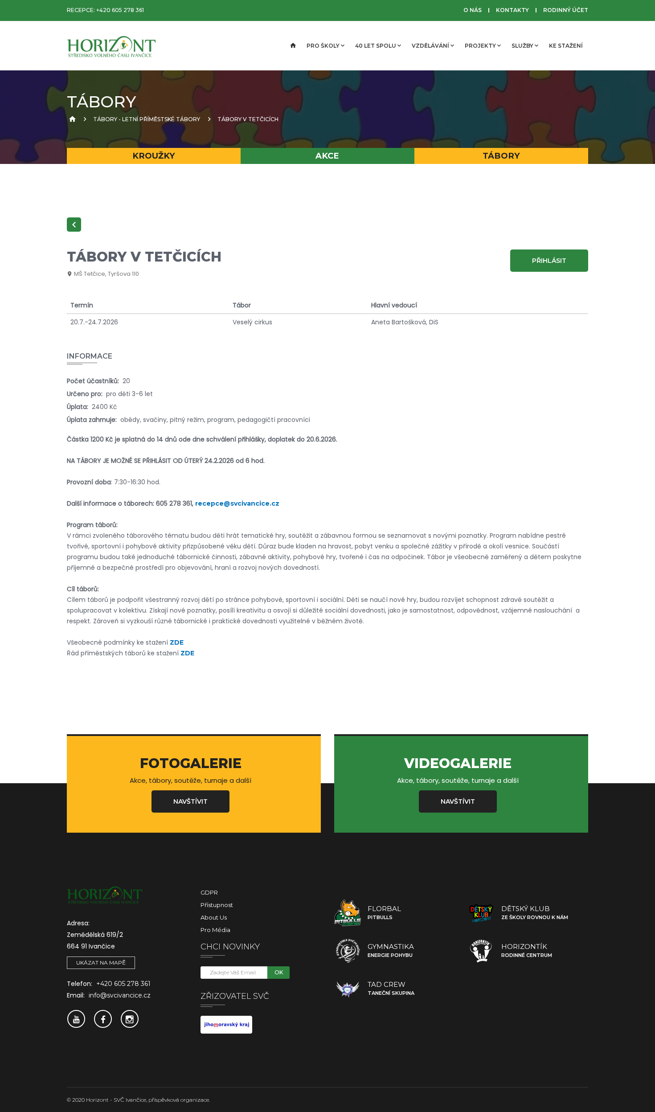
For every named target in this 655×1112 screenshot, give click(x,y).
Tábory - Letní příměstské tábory (146, 119)
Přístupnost (217, 904)
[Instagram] (130, 1019)
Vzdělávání (430, 45)
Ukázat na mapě (101, 962)
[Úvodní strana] (292, 45)
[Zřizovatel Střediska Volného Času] (226, 1024)
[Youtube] (76, 1019)
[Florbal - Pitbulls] (347, 912)
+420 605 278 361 (120, 10)
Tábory (501, 156)
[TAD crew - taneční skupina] (347, 988)
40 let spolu (375, 45)
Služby (522, 45)
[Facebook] (103, 1019)
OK (278, 972)
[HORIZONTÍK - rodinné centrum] (481, 950)
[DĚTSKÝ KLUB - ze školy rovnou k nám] (481, 912)
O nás (472, 10)
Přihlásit (549, 261)
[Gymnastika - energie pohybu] (347, 950)
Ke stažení (566, 45)
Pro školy (323, 45)
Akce (327, 156)
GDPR (209, 892)
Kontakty (512, 10)
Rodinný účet (565, 10)
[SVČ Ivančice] (111, 46)
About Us (214, 917)
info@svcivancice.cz (120, 995)
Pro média (215, 929)
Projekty (480, 45)
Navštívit (190, 801)
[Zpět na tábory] (74, 224)
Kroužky (153, 156)
